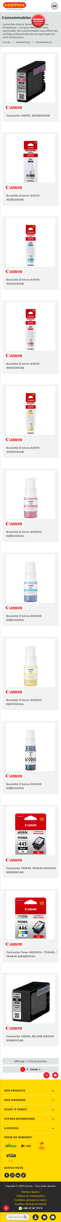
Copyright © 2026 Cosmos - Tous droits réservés (31, 1186)
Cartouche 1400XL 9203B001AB (28, 115)
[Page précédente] (46, 1075)
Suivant (36, 1069)
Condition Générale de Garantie (30, 1204)
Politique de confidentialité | (30, 1195)
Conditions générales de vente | (31, 1200)
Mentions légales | (30, 1191)
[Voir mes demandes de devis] (53, 1216)
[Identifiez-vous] (35, 1217)
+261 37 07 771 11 (32, 1208)
